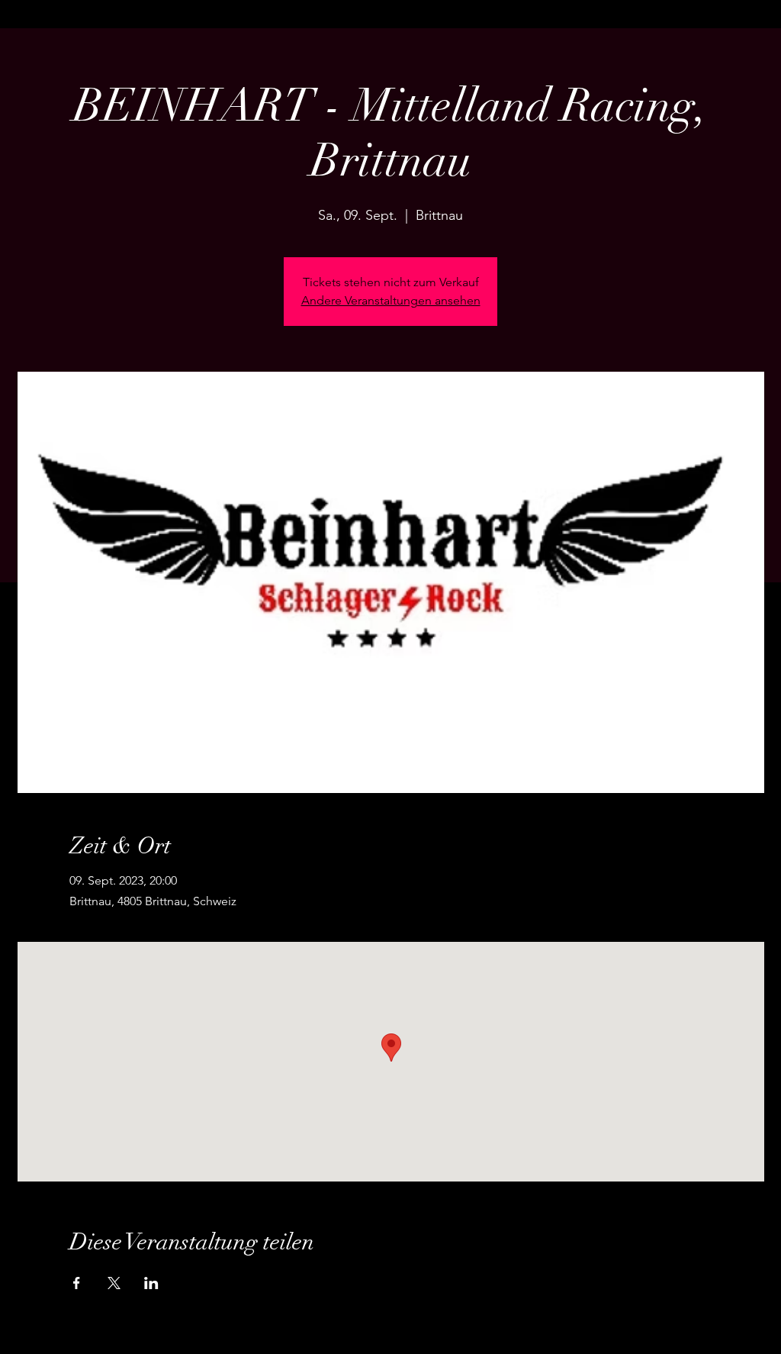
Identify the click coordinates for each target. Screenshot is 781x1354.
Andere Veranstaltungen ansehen (390, 300)
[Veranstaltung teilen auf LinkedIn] (151, 1283)
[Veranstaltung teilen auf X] (114, 1283)
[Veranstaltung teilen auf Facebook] (76, 1283)
